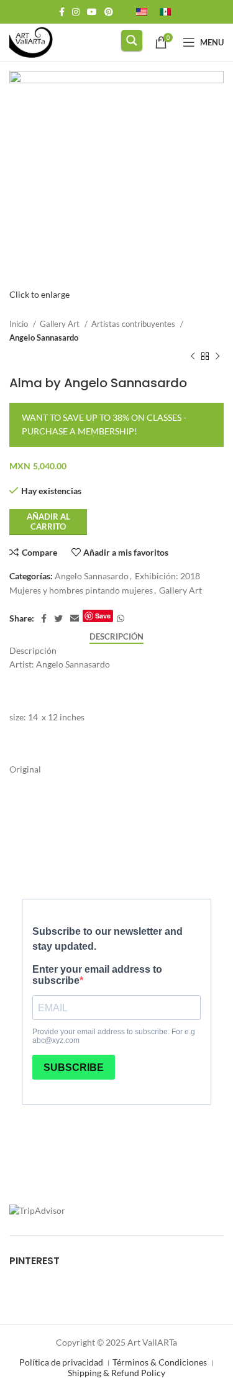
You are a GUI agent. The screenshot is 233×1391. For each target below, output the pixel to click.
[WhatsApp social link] (120, 618)
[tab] (116, 637)
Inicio (19, 324)
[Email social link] (74, 618)
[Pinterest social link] (109, 12)
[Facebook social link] (61, 12)
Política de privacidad (61, 1362)
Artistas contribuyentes (134, 324)
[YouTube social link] (92, 12)
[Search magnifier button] (131, 40)
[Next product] (217, 357)
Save (103, 615)
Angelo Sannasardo (43, 337)
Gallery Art (60, 324)
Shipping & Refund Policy (116, 1372)
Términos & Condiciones (159, 1362)
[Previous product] (192, 357)
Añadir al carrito (48, 521)
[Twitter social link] (58, 618)
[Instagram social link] (75, 12)
